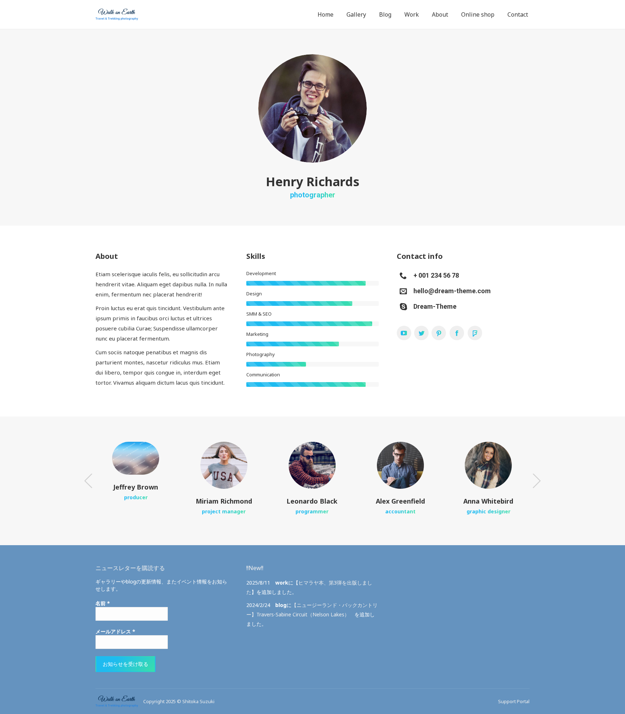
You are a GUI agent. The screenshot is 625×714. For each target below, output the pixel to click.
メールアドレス (115, 631)
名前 (102, 603)
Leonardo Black (311, 501)
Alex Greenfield (400, 501)
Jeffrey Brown (135, 487)
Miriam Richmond (224, 501)
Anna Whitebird (488, 501)
